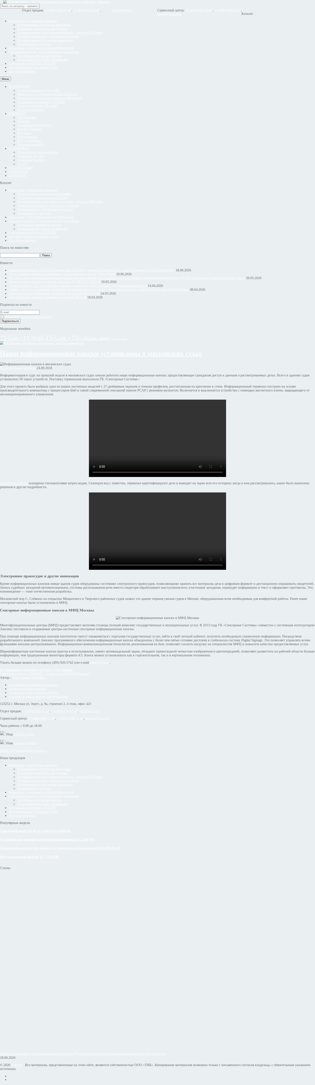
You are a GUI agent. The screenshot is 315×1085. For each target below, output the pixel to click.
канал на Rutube (25, 743)
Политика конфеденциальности (23, 750)
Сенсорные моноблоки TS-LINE (32, 63)
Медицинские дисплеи (34, 44)
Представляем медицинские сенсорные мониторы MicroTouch (54, 293)
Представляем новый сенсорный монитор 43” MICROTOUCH (54, 282)
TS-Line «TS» (63, 337)
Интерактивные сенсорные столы (33, 67)
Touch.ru (17, 1065)
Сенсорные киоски (14, 483)
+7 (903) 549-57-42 (227, 10)
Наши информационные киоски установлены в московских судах (100, 353)
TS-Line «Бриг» (96, 338)
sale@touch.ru (122, 10)
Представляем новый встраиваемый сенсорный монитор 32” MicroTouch (62, 274)
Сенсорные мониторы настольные (42, 29)
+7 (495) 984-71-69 (198, 10)
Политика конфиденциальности (28, 317)
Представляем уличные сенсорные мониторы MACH (47, 297)
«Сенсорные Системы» (29, 677)
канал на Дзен (24, 734)
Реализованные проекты (18, 368)
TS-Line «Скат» (120, 339)
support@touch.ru (169, 14)
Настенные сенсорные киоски (39, 56)
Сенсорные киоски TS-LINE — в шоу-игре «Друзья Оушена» (45, 673)
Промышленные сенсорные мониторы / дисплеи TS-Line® (60, 32)
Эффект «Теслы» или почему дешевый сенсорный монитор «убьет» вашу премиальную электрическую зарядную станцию (99, 289)
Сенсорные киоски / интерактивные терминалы (44, 52)
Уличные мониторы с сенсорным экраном (48, 36)
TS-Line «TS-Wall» (22, 338)
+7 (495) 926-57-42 (58, 10)
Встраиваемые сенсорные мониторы (44, 25)
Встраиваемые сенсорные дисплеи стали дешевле (36, 670)
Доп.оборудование (22, 71)
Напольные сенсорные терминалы (42, 59)
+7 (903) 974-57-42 (86, 10)
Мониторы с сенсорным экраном (33, 21)
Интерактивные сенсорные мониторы (45, 40)
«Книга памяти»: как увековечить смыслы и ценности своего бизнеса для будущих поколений (78, 285)
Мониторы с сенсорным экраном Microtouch (41, 48)
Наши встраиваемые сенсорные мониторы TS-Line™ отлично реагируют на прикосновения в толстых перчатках (92, 270)
